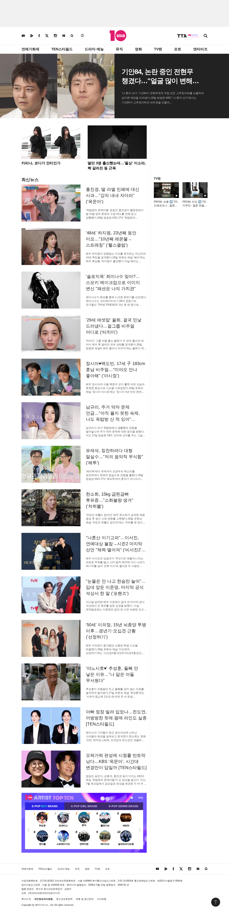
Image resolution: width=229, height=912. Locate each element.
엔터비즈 (200, 49)
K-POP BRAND (45, 806)
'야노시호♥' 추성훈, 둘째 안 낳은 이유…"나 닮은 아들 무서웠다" (112, 674)
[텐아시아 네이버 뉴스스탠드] (63, 35)
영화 (138, 49)
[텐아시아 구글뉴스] (71, 35)
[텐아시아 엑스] (46, 35)
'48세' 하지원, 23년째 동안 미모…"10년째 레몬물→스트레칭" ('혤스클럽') (111, 238)
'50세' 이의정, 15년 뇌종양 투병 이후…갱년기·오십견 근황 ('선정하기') (116, 630)
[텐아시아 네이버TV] (31, 35)
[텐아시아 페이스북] (39, 35)
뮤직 (119, 49)
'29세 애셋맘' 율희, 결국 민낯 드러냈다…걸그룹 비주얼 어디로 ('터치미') (114, 326)
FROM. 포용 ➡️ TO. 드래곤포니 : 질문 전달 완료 (166, 205)
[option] (84, 829)
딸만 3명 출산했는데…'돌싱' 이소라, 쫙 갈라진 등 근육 (117, 165)
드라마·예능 (94, 49)
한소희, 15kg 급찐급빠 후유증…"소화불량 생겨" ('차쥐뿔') (109, 500)
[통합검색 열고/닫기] (206, 36)
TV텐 (158, 49)
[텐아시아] (118, 35)
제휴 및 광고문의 (85, 899)
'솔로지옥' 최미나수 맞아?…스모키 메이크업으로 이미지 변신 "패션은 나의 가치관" (113, 282)
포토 (177, 49)
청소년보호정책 (64, 899)
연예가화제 (30, 49)
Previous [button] (28, 829)
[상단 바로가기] (215, 902)
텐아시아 (40, 905)
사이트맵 (101, 899)
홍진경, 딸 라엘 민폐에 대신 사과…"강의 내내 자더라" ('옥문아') (112, 195)
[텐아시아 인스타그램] (55, 35)
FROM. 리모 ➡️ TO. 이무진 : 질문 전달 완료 (194, 205)
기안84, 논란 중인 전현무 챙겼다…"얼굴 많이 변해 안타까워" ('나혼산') (157, 81)
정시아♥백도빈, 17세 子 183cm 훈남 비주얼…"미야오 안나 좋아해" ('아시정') (115, 369)
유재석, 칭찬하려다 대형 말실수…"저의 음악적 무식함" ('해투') (114, 456)
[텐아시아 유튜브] (23, 35)
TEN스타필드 (62, 49)
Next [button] (139, 829)
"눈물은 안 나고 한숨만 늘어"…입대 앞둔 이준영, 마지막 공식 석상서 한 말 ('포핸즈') (116, 587)
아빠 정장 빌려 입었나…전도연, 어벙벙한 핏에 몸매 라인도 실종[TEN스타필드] (116, 717)
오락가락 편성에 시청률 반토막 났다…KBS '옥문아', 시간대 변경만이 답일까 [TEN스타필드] (116, 761)
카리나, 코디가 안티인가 (40, 163)
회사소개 (26, 899)
